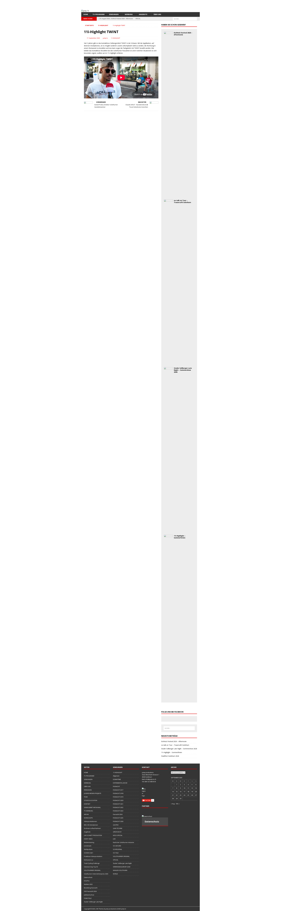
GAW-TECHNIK (117, 828)
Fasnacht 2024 (117, 814)
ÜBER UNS (157, 14)
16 (180, 792)
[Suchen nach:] (185, 19)
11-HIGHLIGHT (115, 38)
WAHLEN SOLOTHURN (120, 870)
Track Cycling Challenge (92, 863)
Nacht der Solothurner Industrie (123, 842)
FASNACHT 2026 (118, 821)
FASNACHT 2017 (118, 790)
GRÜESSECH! (117, 832)
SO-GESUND (117, 846)
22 (176, 795)
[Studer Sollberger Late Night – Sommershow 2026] (168, 531)
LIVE (114, 839)
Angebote (143, 14)
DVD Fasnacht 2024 (90, 891)
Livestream (87, 846)
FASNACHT (116, 786)
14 (173, 792)
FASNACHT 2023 (118, 811)
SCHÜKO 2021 (88, 853)
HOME (85, 14)
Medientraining (89, 842)
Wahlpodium (88, 849)
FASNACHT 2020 (118, 800)
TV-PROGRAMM (98, 14)
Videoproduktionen (90, 821)
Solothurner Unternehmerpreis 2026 (96, 874)
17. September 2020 (93, 38)
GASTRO (116, 825)
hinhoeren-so (88, 860)
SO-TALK (116, 853)
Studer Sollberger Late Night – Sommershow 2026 (183, 370)
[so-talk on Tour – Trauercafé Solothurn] (168, 363)
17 (184, 792)
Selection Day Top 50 (91, 867)
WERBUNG (129, 14)
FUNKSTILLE (88, 898)
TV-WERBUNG (88, 811)
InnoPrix (86, 881)
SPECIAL (115, 860)
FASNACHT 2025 (118, 818)
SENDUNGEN (114, 14)
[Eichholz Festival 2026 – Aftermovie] (168, 195)
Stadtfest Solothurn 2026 (170, 756)
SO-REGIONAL (117, 849)
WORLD (115, 874)
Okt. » (177, 804)
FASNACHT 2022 (118, 807)
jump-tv (105, 38)
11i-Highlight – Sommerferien (179, 537)
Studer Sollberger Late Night (93, 902)
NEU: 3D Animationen (91, 825)
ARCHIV (86, 814)
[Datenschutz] (155, 816)
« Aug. (173, 804)
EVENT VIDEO (88, 839)
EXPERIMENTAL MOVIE (120, 783)
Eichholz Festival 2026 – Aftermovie (183, 34)
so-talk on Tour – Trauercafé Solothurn (182, 201)
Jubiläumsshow (89, 895)
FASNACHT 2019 (118, 797)
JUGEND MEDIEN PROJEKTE (92, 793)
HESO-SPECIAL (117, 835)
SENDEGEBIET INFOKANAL (92, 807)
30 (180, 799)
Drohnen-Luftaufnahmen (92, 828)
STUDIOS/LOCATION (90, 800)
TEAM (86, 797)
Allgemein (116, 776)
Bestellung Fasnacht (90, 888)
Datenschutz (88, 877)
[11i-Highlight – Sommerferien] (168, 698)
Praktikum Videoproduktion (93, 856)
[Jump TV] (85, 11)
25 (188, 795)
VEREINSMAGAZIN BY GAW (121, 867)
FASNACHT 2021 (118, 804)
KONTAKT (87, 804)
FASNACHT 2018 (118, 793)
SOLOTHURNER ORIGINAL (92, 870)
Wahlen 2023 (88, 884)
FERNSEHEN (88, 790)
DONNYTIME (117, 779)
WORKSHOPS (88, 818)
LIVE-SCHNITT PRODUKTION (93, 835)
